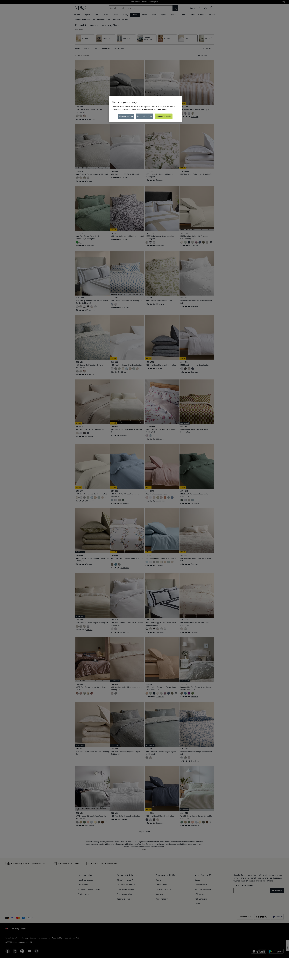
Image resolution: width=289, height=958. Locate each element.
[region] (145, 109)
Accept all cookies (163, 116)
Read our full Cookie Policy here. (154, 109)
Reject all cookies (144, 116)
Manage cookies (126, 116)
